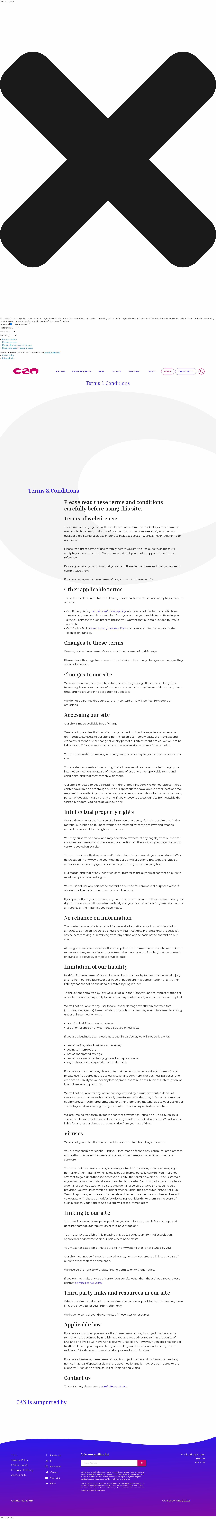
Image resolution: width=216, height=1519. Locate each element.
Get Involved (134, 371)
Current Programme (81, 371)
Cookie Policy (8, 355)
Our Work (116, 371)
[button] (108, 160)
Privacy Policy (8, 358)
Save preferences (36, 352)
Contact (151, 371)
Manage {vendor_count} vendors (17, 345)
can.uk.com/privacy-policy (109, 611)
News (101, 371)
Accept (3, 352)
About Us (60, 371)
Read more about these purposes (17, 348)
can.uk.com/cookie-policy (108, 628)
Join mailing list (186, 371)
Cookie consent (7, 1518)
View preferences (20, 352)
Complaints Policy (22, 1470)
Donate (167, 371)
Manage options (9, 339)
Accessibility (18, 1475)
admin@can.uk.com (88, 1282)
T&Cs (14, 1455)
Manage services (9, 342)
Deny (9, 352)
